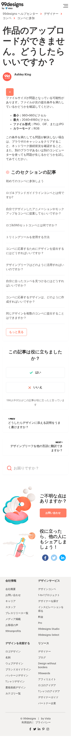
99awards (44, 673)
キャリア (10, 601)
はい (38, 372)
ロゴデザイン (13, 651)
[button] (66, 6)
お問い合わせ (53, 513)
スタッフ (10, 607)
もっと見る (16, 332)
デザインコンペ (47, 589)
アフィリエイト (47, 679)
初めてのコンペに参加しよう (25, 181)
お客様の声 (11, 625)
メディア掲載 (13, 619)
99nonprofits (13, 631)
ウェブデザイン (14, 663)
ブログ (42, 657)
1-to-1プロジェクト (49, 595)
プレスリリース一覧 (16, 613)
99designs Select (48, 635)
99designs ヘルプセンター (20, 13)
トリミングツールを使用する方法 (28, 237)
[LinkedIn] (62, 557)
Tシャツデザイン (15, 681)
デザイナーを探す (48, 601)
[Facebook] (45, 557)
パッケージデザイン (16, 675)
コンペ (7, 18)
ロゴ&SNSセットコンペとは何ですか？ (31, 225)
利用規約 (27, 722)
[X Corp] (54, 557)
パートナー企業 (47, 703)
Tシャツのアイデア (49, 691)
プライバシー (43, 722)
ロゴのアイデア (47, 685)
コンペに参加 (26, 18)
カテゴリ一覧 (13, 693)
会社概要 (10, 589)
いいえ (37, 387)
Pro (40, 623)
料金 (40, 617)
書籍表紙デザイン (15, 687)
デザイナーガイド (48, 697)
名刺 (8, 657)
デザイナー (51, 13)
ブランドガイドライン (18, 669)
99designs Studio (48, 629)
